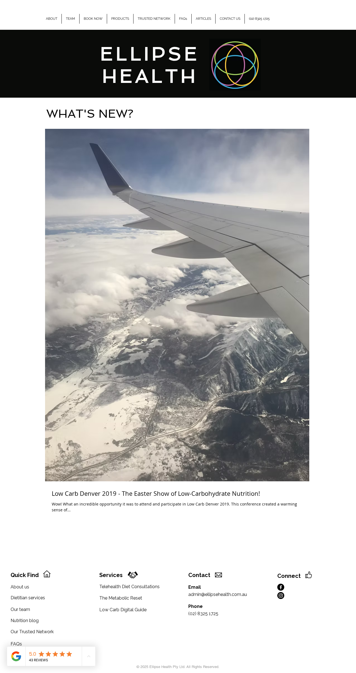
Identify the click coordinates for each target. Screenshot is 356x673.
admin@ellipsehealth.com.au (217, 594)
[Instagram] (280, 595)
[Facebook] (280, 587)
